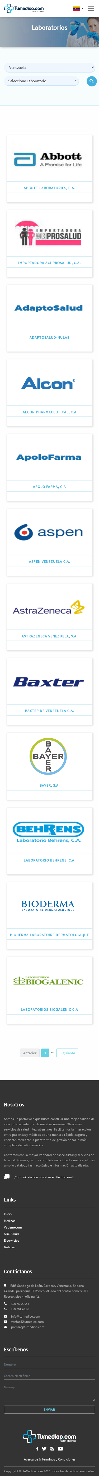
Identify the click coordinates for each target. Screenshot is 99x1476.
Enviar (49, 1409)
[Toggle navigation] (91, 8)
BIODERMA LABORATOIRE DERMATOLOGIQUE (49, 934)
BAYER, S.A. (50, 785)
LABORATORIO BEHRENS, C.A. (50, 860)
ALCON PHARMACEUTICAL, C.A (50, 412)
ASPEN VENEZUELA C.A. (49, 561)
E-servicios (11, 1240)
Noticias (9, 1247)
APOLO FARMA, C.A (49, 486)
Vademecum (13, 1227)
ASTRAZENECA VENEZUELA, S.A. (50, 636)
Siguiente (67, 1052)
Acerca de (31, 1459)
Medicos (9, 1221)
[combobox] (41, 80)
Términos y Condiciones (58, 1459)
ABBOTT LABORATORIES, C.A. (49, 187)
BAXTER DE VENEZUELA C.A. (49, 710)
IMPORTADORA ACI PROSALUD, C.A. (49, 262)
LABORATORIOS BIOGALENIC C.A (49, 1009)
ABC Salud (11, 1234)
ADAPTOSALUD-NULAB (50, 337)
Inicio (8, 1214)
